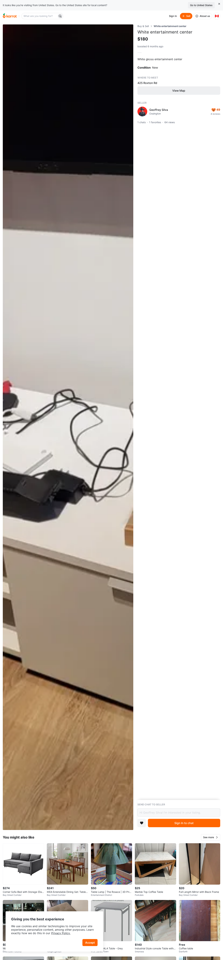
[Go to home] (10, 16)
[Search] (60, 16)
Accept (90, 942)
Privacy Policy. (60, 933)
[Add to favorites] (141, 823)
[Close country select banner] (219, 3)
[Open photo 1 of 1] (68, 427)
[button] (210, 837)
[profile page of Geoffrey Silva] (142, 111)
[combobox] (39, 16)
